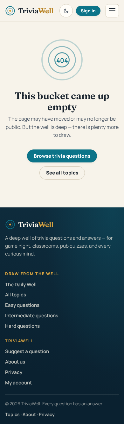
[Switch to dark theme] (66, 10)
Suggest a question (27, 351)
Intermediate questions (31, 315)
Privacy (13, 372)
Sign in (88, 11)
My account (18, 382)
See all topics (62, 172)
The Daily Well (21, 284)
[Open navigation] (112, 10)
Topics (12, 414)
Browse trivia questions (62, 156)
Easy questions (22, 305)
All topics (15, 294)
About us (15, 361)
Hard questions (22, 326)
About (29, 414)
